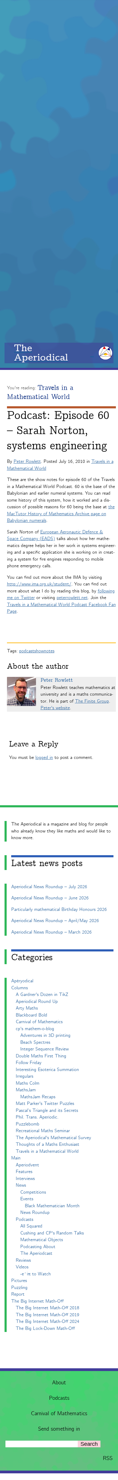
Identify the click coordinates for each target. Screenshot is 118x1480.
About (59, 1382)
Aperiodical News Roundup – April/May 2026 (55, 921)
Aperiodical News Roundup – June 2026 (50, 898)
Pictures (19, 1281)
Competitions (33, 1192)
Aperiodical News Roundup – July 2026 (49, 887)
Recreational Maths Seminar (43, 1131)
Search (89, 1444)
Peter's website (55, 708)
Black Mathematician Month (52, 1206)
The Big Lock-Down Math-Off (45, 1328)
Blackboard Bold (31, 1015)
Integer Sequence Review (44, 1049)
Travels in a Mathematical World (40, 392)
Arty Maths (27, 1008)
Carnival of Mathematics (59, 1413)
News (21, 1185)
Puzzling (19, 1287)
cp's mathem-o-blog (35, 1029)
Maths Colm (27, 1083)
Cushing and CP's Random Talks (52, 1233)
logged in (44, 757)
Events (26, 1199)
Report (18, 1294)
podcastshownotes (36, 651)
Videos (22, 1267)
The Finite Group (92, 701)
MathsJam (26, 1090)
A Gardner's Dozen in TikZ (42, 994)
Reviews (23, 1260)
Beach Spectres (35, 1042)
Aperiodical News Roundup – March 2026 (51, 932)
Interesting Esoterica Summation (47, 1070)
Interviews (25, 1179)
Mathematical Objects (41, 1240)
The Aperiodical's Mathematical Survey (53, 1138)
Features (24, 1172)
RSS (108, 1458)
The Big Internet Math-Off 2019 (47, 1315)
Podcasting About (37, 1247)
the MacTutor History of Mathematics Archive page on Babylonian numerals (61, 513)
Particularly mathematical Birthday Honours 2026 (59, 909)
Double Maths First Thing (41, 1056)
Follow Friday (28, 1063)
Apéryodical (22, 981)
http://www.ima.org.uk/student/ (39, 584)
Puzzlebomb (27, 1124)
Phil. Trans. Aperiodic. (37, 1117)
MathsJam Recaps (37, 1097)
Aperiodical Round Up (37, 1001)
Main (16, 1158)
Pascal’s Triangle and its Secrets (47, 1110)
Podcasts (59, 1398)
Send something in (59, 1429)
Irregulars (24, 1076)
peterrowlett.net (72, 598)
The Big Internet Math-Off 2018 (47, 1308)
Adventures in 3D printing (45, 1035)
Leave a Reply (33, 744)
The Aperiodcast (36, 1253)
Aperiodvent (27, 1165)
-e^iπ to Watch (35, 1274)
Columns (19, 988)
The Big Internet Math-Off (37, 1301)
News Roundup (35, 1212)
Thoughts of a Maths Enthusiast (47, 1144)
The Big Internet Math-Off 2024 (47, 1321)
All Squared (31, 1226)
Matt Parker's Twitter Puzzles (45, 1103)
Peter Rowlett (27, 461)
